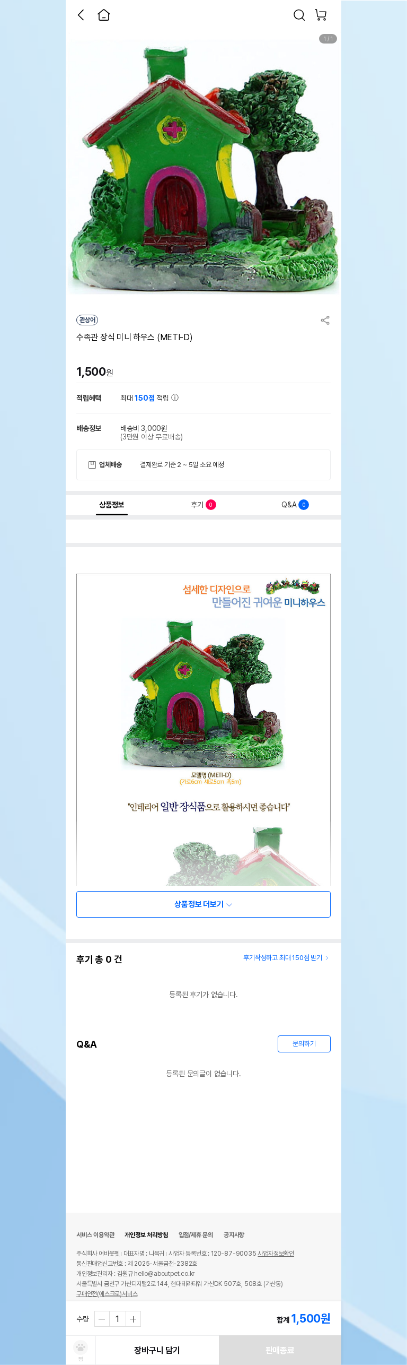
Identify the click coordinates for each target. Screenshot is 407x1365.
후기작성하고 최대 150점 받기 (282, 958)
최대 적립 (145, 398)
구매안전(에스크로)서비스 (106, 1294)
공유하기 (325, 320)
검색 (299, 14)
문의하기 (304, 1044)
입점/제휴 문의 (196, 1235)
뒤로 (80, 15)
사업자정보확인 (276, 1253)
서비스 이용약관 (95, 1235)
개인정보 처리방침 (146, 1235)
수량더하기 (133, 1318)
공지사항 (234, 1235)
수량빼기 (102, 1318)
